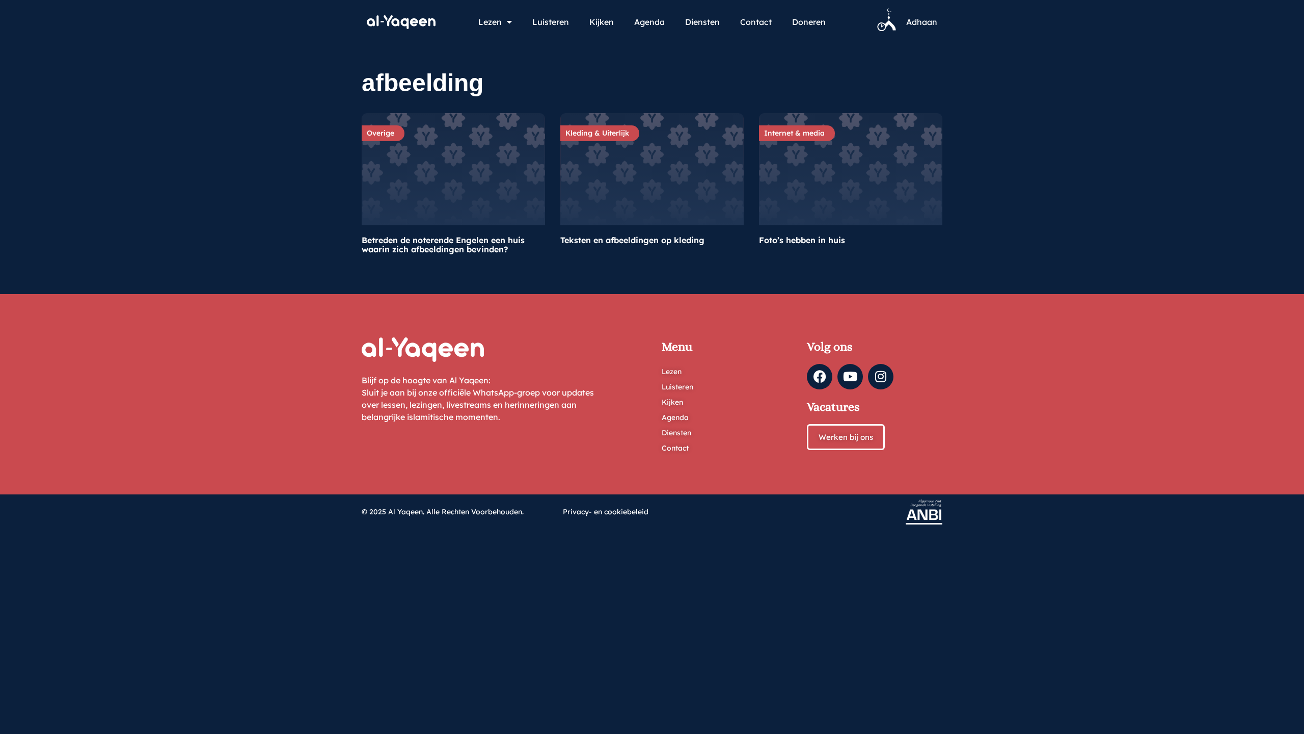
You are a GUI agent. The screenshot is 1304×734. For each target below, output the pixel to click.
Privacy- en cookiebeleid (605, 511)
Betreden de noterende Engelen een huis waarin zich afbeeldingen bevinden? (443, 244)
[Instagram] (880, 376)
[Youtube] (850, 376)
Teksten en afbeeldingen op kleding (632, 240)
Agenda (649, 22)
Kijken (601, 22)
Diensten (702, 22)
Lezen (490, 22)
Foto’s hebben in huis (802, 240)
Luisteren (550, 22)
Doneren (809, 22)
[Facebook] (819, 376)
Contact (756, 22)
